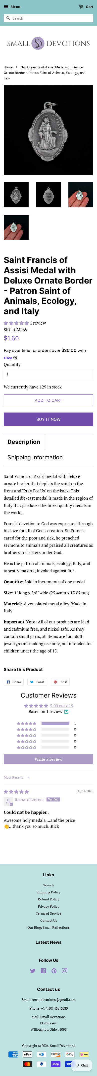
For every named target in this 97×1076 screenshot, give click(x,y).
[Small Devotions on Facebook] (43, 971)
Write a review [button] (48, 759)
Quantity (12, 364)
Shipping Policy (48, 892)
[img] (16, 791)
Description (23, 441)
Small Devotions (62, 1045)
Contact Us (48, 920)
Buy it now (48, 419)
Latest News (49, 942)
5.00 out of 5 (61, 706)
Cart (89, 7)
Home (8, 67)
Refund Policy (48, 899)
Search (48, 885)
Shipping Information (35, 457)
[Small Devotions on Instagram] (64, 971)
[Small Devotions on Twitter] (33, 971)
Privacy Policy (48, 906)
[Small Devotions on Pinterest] (54, 971)
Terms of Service (48, 913)
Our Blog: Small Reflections (48, 927)
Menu (15, 6)
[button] (17, 323)
